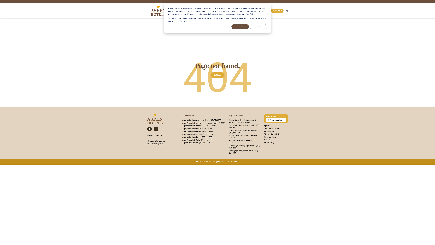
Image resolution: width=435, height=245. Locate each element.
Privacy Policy (269, 143)
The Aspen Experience (272, 128)
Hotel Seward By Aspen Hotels (240, 140)
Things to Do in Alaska (272, 134)
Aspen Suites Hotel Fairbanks (192, 126)
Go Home (217, 75)
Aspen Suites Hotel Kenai (191, 137)
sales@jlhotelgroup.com (155, 135)
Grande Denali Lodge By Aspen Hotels (242, 130)
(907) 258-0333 (215, 120)
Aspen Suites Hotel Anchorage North (195, 120)
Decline (258, 27)
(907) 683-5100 (234, 133)
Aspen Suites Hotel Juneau (192, 134)
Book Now (277, 11)
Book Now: (271, 116)
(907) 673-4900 (219, 123)
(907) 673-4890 (245, 122)
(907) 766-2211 (208, 129)
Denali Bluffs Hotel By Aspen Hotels (241, 125)
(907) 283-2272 (207, 137)
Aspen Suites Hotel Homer (191, 131)
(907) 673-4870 (210, 126)
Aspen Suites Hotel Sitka (191, 140)
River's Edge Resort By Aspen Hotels (242, 146)
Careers (267, 140)
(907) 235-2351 (208, 131)
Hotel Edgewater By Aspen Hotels (241, 135)
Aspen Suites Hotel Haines (191, 129)
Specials (267, 126)
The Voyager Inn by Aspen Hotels (241, 151)
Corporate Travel (270, 137)
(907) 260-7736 (204, 143)
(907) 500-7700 (208, 134)
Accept (240, 27)
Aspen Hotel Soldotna (190, 143)
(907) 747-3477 (206, 140)
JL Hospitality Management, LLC (213, 162)
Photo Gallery (269, 131)
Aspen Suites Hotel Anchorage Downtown (197, 123)
